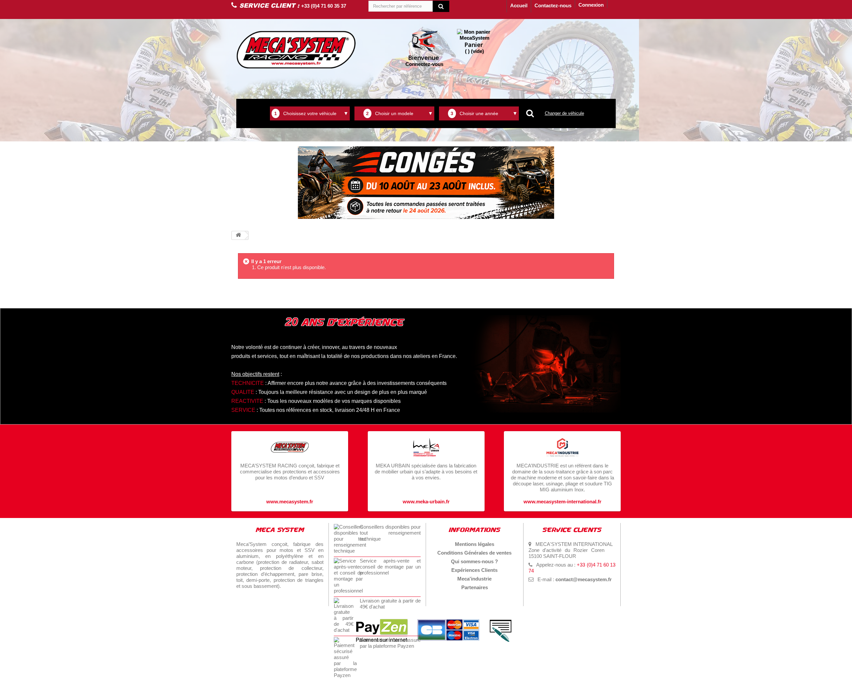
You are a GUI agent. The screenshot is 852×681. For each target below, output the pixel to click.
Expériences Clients (474, 570)
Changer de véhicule (564, 113)
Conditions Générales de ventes (474, 553)
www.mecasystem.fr (289, 501)
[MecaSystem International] (296, 50)
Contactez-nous (552, 5)
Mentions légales (474, 544)
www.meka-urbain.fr (426, 501)
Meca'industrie (474, 579)
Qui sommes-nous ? (474, 561)
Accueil (519, 5)
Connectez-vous (424, 60)
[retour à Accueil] (238, 235)
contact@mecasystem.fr (583, 579)
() (474, 47)
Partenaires (474, 587)
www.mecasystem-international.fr (562, 501)
